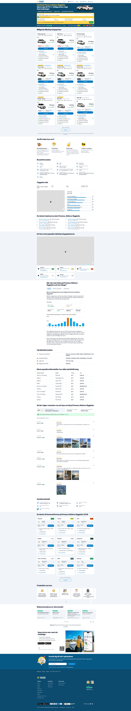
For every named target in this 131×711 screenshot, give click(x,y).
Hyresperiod (66, 288)
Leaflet (51, 211)
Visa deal (46, 48)
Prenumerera (71, 663)
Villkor (73, 707)
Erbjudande (50, 525)
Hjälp (77, 1)
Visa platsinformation (43, 52)
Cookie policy (68, 707)
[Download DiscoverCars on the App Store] (48, 643)
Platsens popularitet (57, 288)
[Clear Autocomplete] (92, 15)
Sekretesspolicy (62, 707)
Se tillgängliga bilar (43, 270)
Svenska (71, 1)
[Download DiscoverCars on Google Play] (41, 643)
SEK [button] (64, 1)
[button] (51, 202)
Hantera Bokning (83, 1)
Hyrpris (49, 288)
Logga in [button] (91, 1)
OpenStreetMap (59, 211)
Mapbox (55, 211)
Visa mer (65, 130)
